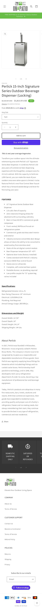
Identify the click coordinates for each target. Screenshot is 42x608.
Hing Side (5, 112)
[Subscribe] (32, 579)
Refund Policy (10, 539)
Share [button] (6, 422)
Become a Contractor (13, 529)
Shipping (4, 104)
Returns (8, 554)
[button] (4, 6)
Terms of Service (11, 509)
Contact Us (9, 524)
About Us (8, 504)
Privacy (7, 564)
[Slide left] (15, 78)
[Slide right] (26, 78)
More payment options (21, 148)
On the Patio (23, 606)
